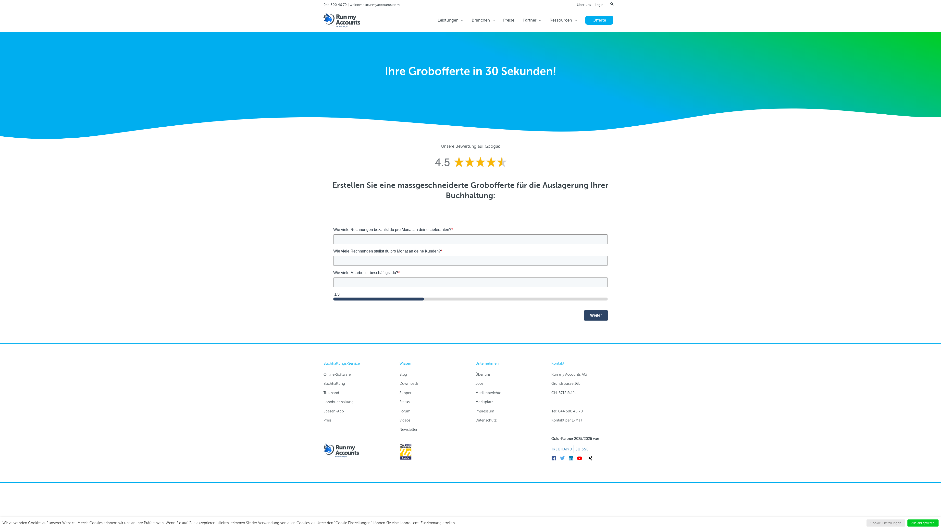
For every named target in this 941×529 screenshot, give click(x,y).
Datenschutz (486, 420)
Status (404, 402)
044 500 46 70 (335, 5)
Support (406, 393)
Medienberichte (488, 393)
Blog (403, 374)
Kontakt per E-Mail (566, 420)
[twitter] (564, 458)
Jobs (479, 383)
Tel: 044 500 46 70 (567, 411)
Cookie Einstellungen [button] (885, 523)
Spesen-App (333, 411)
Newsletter (408, 429)
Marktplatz (484, 402)
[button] (612, 4)
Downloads (409, 383)
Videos (404, 420)
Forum (404, 411)
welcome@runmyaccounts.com (375, 5)
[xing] (591, 458)
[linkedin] (572, 458)
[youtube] (581, 458)
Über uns (584, 5)
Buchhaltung (334, 383)
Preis (327, 420)
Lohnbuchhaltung (338, 402)
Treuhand (331, 393)
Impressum (484, 411)
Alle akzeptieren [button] (923, 523)
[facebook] (555, 458)
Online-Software (337, 374)
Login (599, 5)
